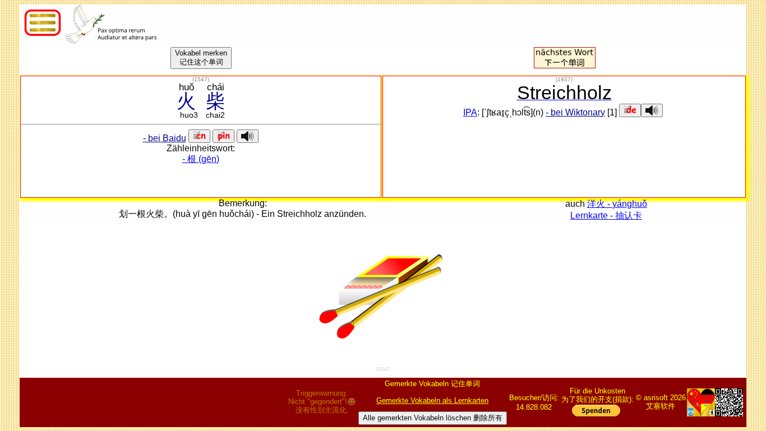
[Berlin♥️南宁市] (701, 402)
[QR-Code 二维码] (729, 402)
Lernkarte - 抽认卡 (606, 215)
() (200, 79)
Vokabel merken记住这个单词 (201, 57)
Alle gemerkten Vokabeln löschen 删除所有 (432, 418)
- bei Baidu (164, 138)
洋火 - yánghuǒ (617, 203)
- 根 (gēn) (200, 159)
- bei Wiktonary (575, 112)
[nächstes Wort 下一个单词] (564, 65)
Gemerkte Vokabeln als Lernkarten (432, 400)
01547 (383, 369)
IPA (470, 112)
